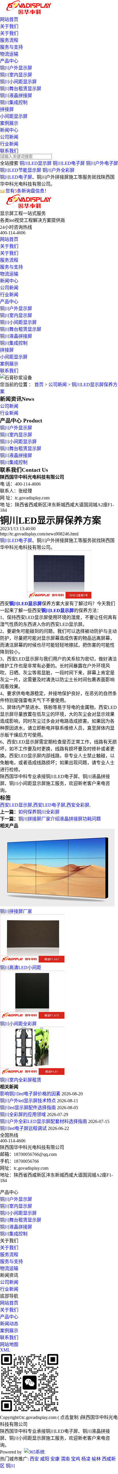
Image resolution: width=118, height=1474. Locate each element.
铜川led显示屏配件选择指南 (28, 1107)
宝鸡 (75, 1458)
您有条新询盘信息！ (27, 190)
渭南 (65, 1458)
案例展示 (9, 123)
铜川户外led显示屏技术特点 (28, 1100)
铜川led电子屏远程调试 (24, 1128)
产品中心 (9, 60)
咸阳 (44, 1458)
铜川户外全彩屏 (58, 170)
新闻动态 (9, 1323)
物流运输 (9, 54)
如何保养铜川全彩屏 (39, 811)
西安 (34, 1458)
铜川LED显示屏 (35, 163)
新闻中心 (9, 130)
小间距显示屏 (13, 116)
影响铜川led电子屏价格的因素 (31, 1093)
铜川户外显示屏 (16, 67)
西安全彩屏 (77, 805)
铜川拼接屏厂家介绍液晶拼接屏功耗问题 (59, 818)
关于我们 (9, 26)
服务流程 (9, 40)
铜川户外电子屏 (102, 163)
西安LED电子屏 (49, 805)
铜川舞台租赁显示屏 (20, 88)
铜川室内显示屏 (16, 74)
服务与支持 (11, 47)
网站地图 (9, 1344)
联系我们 (9, 150)
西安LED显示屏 (16, 805)
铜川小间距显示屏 (18, 81)
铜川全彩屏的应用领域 (23, 1114)
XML (5, 1349)
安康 (55, 1458)
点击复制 (69, 1417)
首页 (39, 384)
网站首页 (9, 19)
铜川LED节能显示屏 (20, 170)
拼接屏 (7, 109)
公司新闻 (9, 137)
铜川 (10, 1465)
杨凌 (86, 1458)
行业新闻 (9, 143)
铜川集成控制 (13, 102)
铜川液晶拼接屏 (16, 95)
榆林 (96, 1458)
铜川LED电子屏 (69, 163)
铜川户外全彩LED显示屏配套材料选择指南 (44, 1121)
